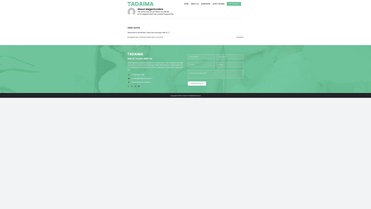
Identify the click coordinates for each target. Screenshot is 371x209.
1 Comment (159, 37)
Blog (153, 37)
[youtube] (139, 86)
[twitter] (132, 86)
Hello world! (134, 27)
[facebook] (128, 86)
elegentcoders (134, 37)
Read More (240, 37)
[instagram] (135, 86)
